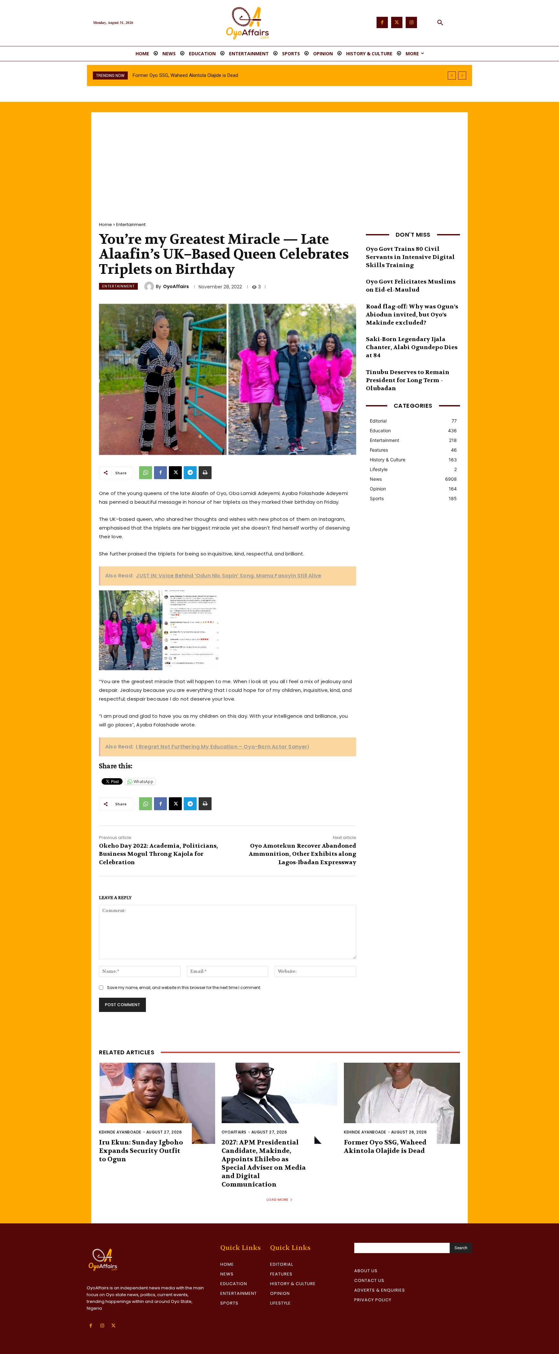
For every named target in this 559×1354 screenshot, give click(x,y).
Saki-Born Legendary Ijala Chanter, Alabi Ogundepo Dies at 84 (411, 347)
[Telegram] (190, 472)
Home (105, 224)
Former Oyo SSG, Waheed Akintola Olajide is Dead (385, 1146)
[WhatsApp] (145, 472)
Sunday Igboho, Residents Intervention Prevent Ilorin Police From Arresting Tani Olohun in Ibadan (235, 75)
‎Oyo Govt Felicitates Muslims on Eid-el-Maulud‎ (410, 286)
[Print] (205, 472)
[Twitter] (396, 22)
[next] (462, 75)
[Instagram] (411, 22)
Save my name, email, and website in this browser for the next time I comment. (184, 987)
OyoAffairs (176, 286)
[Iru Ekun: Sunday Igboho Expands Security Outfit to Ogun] (157, 1103)
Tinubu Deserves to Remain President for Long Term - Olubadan (407, 380)
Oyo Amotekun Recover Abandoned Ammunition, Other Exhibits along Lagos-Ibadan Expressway (302, 854)
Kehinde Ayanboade (120, 1132)
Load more (277, 1199)
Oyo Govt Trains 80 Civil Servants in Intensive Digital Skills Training (410, 257)
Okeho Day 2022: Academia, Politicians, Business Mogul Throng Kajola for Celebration (158, 854)
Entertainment (131, 224)
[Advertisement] (279, 160)
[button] (440, 23)
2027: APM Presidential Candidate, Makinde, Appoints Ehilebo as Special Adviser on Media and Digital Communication (264, 1163)
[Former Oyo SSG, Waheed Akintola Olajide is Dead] (402, 1103)
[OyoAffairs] (150, 286)
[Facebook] (382, 22)
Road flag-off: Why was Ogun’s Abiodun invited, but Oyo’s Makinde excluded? (412, 315)
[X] (175, 472)
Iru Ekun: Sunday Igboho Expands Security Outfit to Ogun (141, 1150)
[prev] (452, 75)
